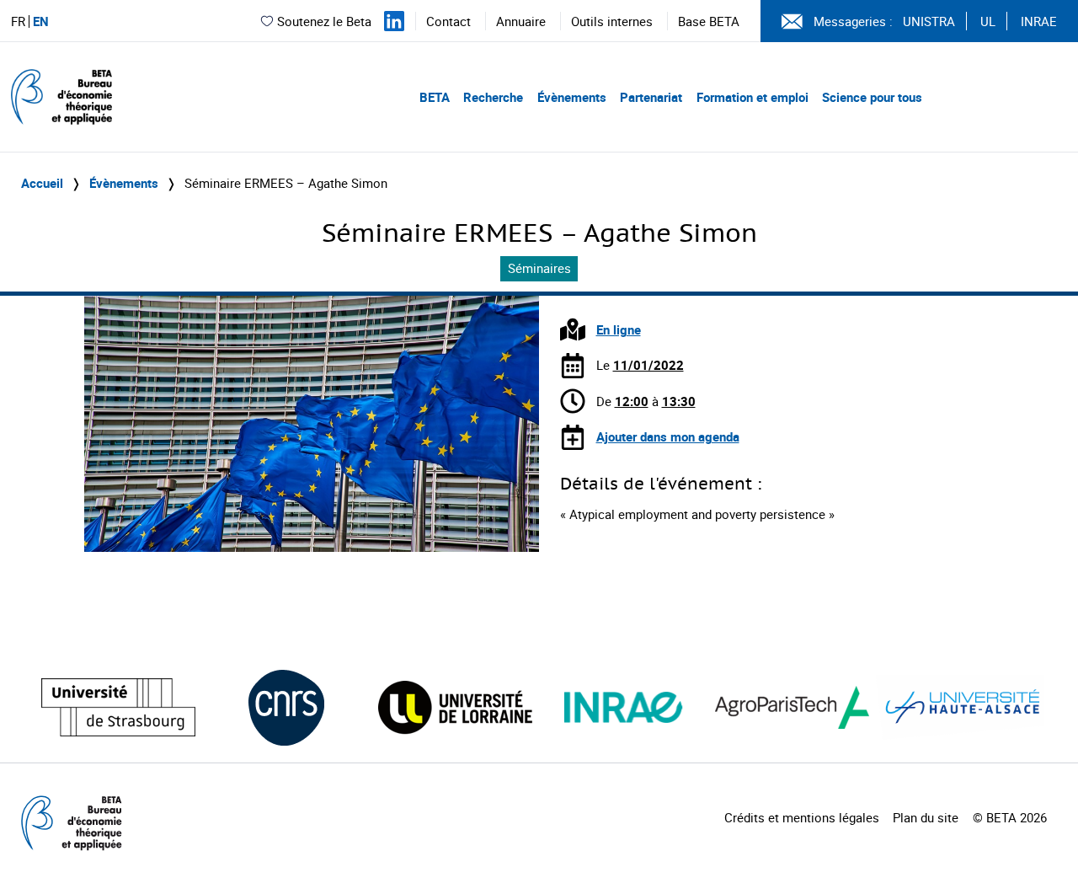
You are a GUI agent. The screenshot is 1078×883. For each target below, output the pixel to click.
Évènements (571, 96)
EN (41, 21)
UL (987, 21)
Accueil (42, 182)
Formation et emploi (752, 96)
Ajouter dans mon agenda (667, 436)
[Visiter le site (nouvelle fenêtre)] (118, 707)
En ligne (618, 329)
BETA (434, 96)
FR (18, 21)
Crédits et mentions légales (801, 817)
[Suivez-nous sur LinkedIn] (394, 21)
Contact (448, 21)
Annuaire (521, 21)
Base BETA (708, 21)
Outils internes (612, 21)
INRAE (1039, 21)
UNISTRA (929, 21)
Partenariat (651, 96)
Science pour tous (872, 96)
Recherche (493, 96)
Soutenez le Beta (324, 21)
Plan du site (925, 817)
